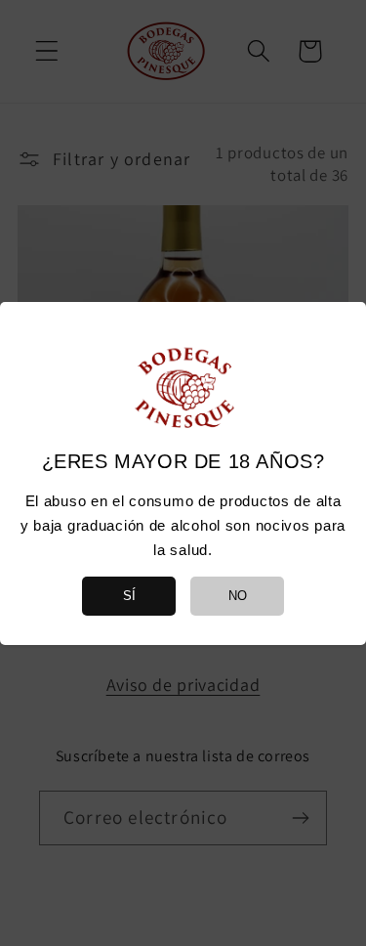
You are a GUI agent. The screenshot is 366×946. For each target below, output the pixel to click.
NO (237, 595)
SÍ (129, 595)
